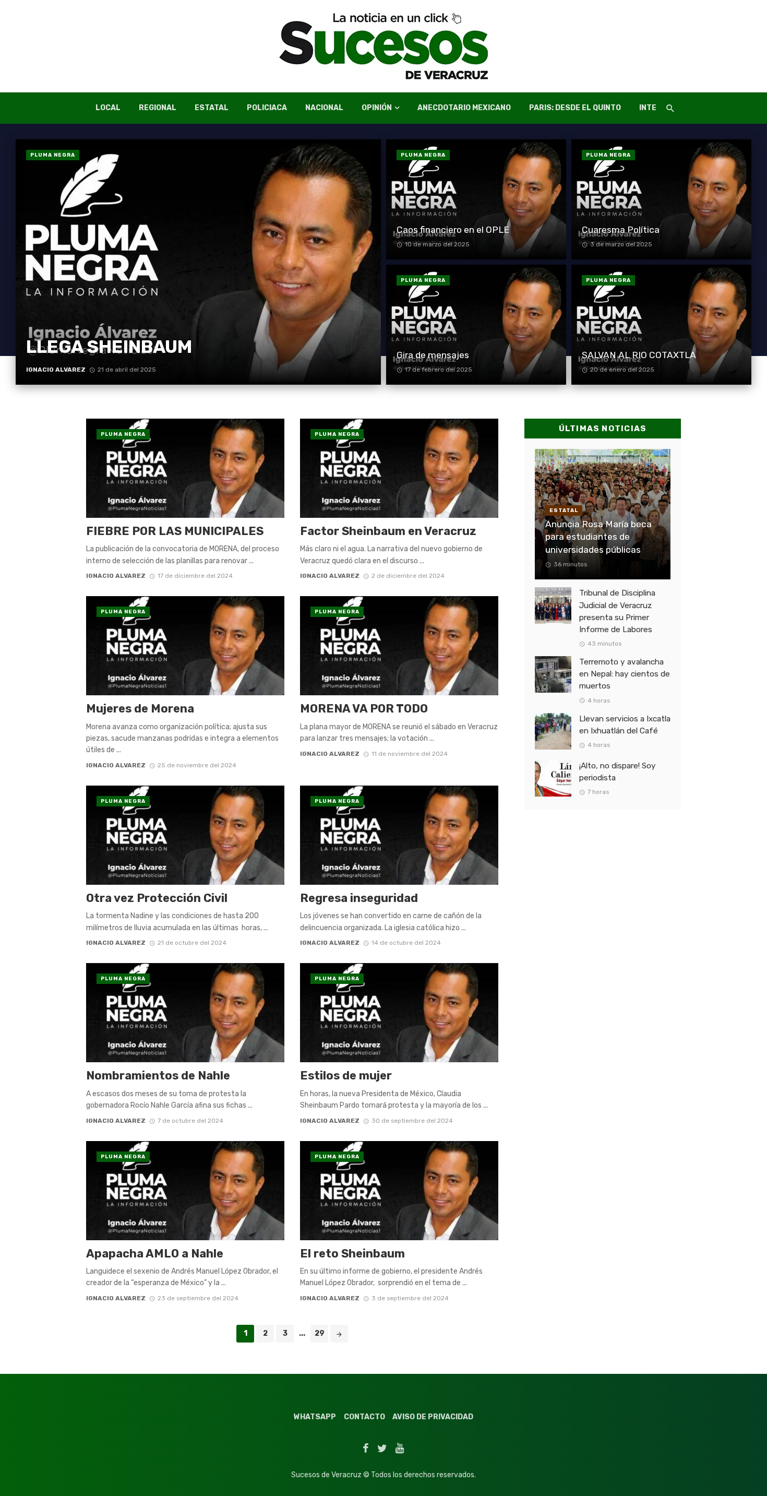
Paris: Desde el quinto (575, 107)
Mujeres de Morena (140, 708)
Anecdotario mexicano (464, 107)
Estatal (212, 107)
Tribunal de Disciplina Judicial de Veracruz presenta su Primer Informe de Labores (617, 611)
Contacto (364, 1416)
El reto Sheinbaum (352, 1253)
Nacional (324, 107)
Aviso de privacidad (432, 1416)
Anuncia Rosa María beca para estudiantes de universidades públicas (598, 537)
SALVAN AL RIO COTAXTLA (639, 355)
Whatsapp (315, 1416)
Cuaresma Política (621, 229)
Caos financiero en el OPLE (453, 229)
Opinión (377, 107)
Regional (157, 107)
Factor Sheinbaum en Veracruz (388, 531)
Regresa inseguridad (359, 898)
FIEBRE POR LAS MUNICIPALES (174, 531)
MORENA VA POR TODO (364, 708)
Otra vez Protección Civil (156, 898)
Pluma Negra (52, 155)
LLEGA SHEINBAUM (109, 347)
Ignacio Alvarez (56, 369)
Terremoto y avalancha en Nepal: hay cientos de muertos (624, 674)
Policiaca (267, 107)
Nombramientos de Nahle (158, 1075)
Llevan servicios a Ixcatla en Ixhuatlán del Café (624, 724)
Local (108, 107)
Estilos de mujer (347, 1075)
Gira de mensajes (433, 355)
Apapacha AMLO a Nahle (154, 1253)
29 (320, 1333)
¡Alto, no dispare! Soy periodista (617, 771)
